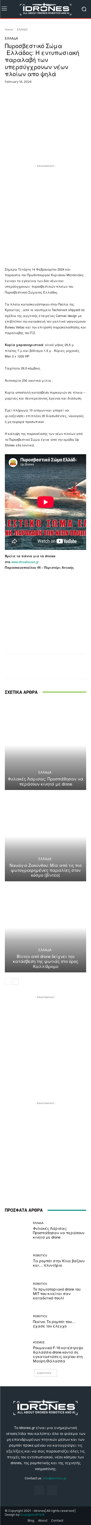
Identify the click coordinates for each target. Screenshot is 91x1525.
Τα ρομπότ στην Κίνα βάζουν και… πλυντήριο (59, 1263)
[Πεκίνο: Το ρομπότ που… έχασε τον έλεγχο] (17, 1321)
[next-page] (16, 981)
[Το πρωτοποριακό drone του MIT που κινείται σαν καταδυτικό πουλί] (17, 1291)
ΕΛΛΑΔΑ (22, 29)
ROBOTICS (40, 1255)
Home (9, 29)
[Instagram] (52, 1490)
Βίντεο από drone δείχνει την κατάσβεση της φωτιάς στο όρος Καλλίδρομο (45, 961)
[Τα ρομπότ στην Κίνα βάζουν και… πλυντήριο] (17, 1261)
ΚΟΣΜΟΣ (39, 1342)
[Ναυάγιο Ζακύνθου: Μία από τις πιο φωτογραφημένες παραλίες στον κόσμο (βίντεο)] (45, 836)
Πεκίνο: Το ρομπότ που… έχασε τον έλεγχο (54, 1323)
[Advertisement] (45, 214)
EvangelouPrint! (32, 1514)
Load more (44, 1373)
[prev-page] (8, 981)
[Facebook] (39, 1490)
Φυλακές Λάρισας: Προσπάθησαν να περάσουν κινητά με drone (45, 781)
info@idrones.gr (54, 1478)
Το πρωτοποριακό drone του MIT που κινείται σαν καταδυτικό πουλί (57, 1293)
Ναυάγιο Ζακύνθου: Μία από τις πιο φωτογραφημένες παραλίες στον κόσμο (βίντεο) (45, 870)
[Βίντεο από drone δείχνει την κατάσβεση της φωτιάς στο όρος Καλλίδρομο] (45, 928)
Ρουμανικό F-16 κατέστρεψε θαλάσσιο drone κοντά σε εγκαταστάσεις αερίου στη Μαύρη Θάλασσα (58, 1354)
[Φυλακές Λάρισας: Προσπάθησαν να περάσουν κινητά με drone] (45, 745)
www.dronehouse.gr (25, 561)
